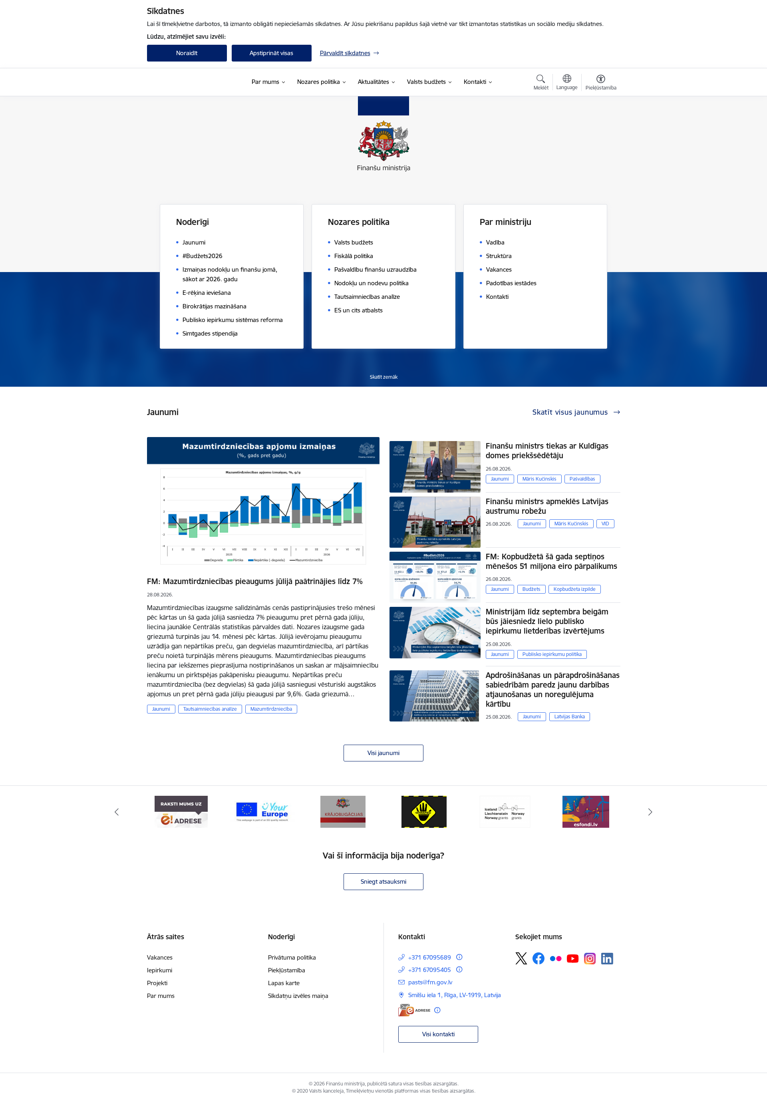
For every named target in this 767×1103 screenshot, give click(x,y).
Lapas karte (284, 983)
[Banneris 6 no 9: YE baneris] (262, 811)
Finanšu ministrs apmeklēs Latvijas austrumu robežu (547, 506)
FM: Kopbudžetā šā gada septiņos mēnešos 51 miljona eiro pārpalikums (551, 561)
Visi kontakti (438, 1034)
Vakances (160, 957)
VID (605, 524)
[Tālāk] (650, 812)
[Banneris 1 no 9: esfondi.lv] (585, 811)
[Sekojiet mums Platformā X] (521, 958)
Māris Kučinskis (539, 479)
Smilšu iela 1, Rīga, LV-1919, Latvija (454, 995)
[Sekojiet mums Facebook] (538, 958)
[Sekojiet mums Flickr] (556, 958)
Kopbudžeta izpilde (575, 589)
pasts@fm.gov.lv (430, 982)
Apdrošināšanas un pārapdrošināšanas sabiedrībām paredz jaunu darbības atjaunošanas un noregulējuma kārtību (553, 689)
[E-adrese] (414, 1010)
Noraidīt (186, 53)
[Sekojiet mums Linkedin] (607, 959)
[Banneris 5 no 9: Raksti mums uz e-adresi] (181, 811)
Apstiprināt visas (271, 53)
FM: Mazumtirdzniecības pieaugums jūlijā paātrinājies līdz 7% (255, 581)
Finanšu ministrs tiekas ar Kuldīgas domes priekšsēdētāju (547, 450)
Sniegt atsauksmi (383, 881)
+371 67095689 (429, 957)
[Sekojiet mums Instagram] (590, 958)
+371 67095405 (429, 970)
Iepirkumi (159, 970)
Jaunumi (161, 709)
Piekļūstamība (286, 970)
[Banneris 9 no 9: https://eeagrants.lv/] (505, 811)
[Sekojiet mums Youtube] (573, 958)
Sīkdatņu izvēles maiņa (298, 996)
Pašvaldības (582, 479)
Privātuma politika (292, 957)
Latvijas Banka (569, 716)
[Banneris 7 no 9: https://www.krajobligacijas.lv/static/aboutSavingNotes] (343, 811)
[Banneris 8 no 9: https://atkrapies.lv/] (424, 811)
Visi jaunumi (383, 753)
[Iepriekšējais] (116, 812)
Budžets (531, 589)
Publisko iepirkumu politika (552, 654)
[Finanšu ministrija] (189, 82)
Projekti (157, 983)
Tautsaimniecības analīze (210, 709)
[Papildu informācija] (459, 957)
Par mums (161, 996)
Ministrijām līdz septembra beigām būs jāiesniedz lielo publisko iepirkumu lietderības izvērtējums (547, 621)
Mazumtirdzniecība (271, 709)
